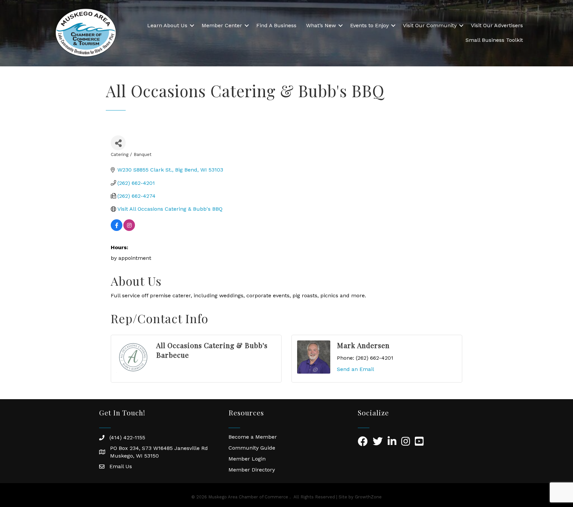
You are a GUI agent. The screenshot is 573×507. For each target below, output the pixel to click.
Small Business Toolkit (494, 40)
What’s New (321, 25)
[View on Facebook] (116, 229)
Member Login (247, 459)
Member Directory (251, 470)
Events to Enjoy (369, 25)
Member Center (222, 25)
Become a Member (252, 437)
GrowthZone (368, 496)
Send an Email (355, 369)
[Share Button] (118, 142)
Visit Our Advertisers (497, 25)
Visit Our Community (430, 25)
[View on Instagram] (129, 229)
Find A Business (276, 25)
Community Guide (251, 448)
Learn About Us (167, 25)
